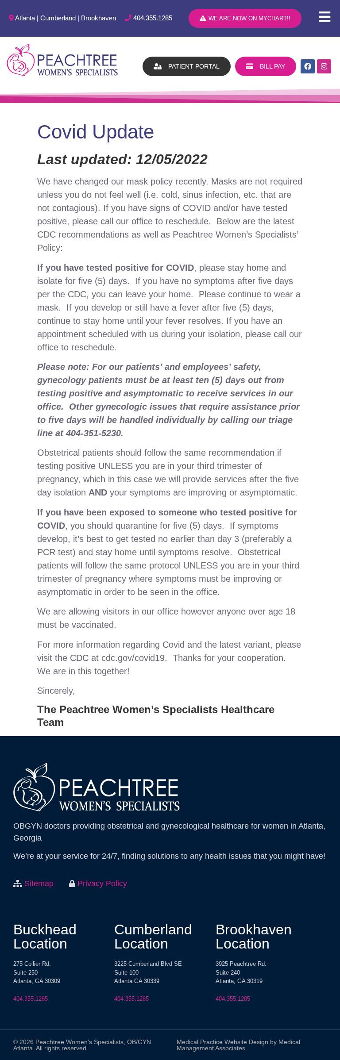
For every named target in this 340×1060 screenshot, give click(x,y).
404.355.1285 (152, 18)
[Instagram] (324, 66)
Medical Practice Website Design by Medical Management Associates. (238, 1045)
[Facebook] (308, 66)
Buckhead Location (45, 937)
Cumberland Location (153, 937)
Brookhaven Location (254, 937)
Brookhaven (98, 18)
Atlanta (25, 18)
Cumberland (58, 18)
